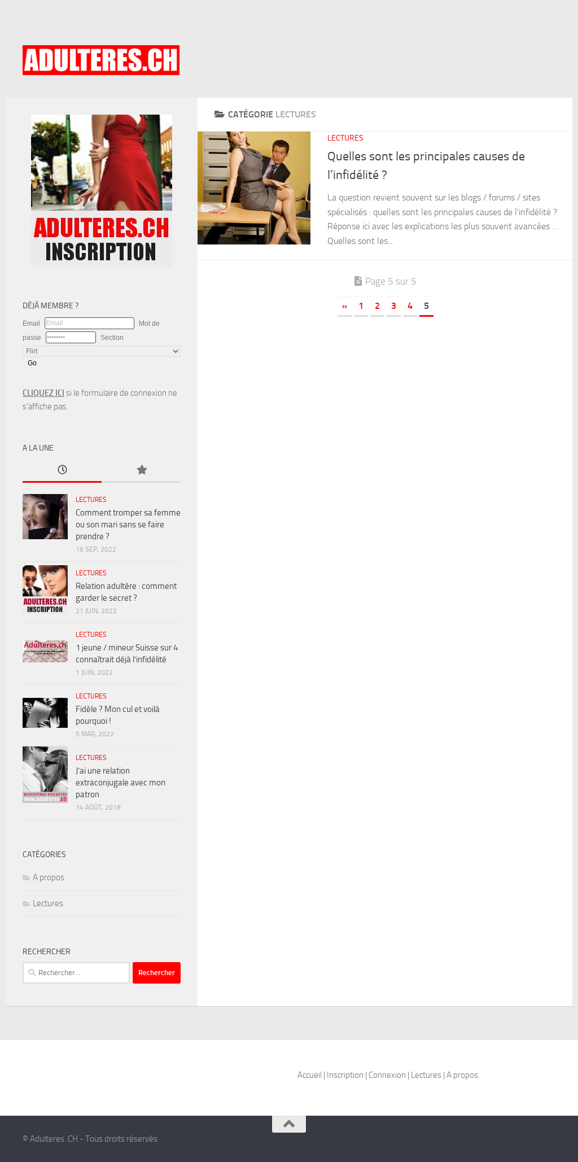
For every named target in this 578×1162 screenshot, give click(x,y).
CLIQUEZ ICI (43, 393)
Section (112, 338)
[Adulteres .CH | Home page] (101, 60)
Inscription (345, 1075)
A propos (48, 877)
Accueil (309, 1075)
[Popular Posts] (141, 470)
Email (31, 323)
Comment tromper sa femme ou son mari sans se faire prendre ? (128, 524)
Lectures (345, 138)
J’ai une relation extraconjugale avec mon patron (120, 783)
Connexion (387, 1075)
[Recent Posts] (62, 470)
